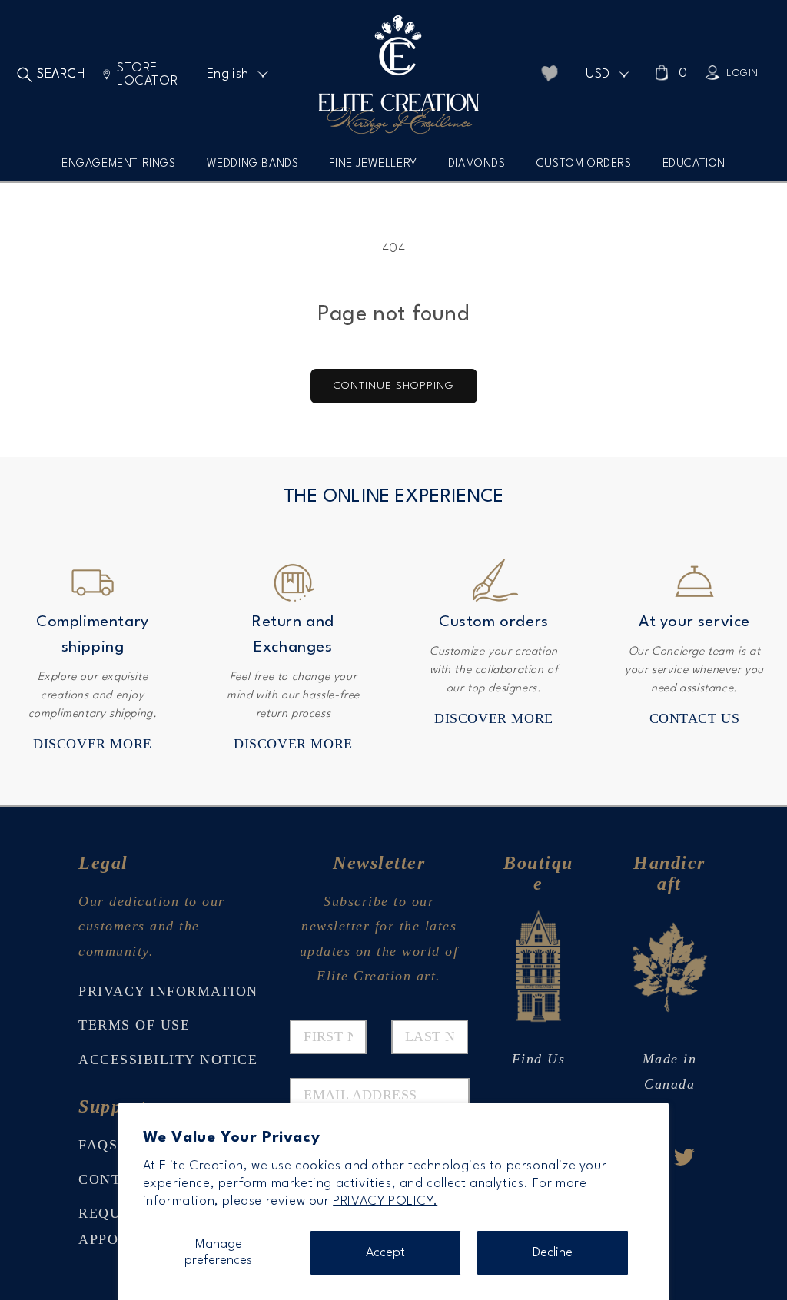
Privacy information (168, 991)
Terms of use (134, 1025)
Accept (385, 1252)
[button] (118, 169)
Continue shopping (394, 385)
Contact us (694, 718)
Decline (553, 1252)
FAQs (98, 1144)
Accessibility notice (167, 1059)
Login (742, 73)
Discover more (92, 743)
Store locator (147, 74)
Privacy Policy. (385, 1201)
